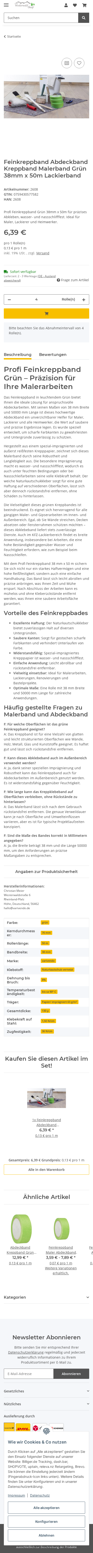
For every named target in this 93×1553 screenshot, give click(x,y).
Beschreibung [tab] (17, 354)
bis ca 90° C (49, 991)
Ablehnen (46, 1535)
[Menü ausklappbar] (6, 3)
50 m (45, 943)
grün (45, 922)
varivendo (48, 960)
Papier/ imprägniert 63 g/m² (59, 1002)
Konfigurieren (46, 1521)
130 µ (45, 1010)
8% (44, 979)
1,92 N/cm (48, 1021)
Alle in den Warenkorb (46, 1169)
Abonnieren (71, 1373)
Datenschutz (40, 1495)
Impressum (16, 1495)
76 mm (46, 932)
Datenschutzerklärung (26, 1352)
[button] (66, 5)
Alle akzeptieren (46, 1508)
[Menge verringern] (9, 299)
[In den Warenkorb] (7, 51)
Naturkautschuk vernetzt (57, 969)
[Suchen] (83, 18)
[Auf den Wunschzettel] (79, 63)
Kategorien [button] (15, 1297)
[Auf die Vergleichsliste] (67, 63)
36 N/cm (47, 1031)
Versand (42, 253)
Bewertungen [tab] (53, 354)
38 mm (46, 952)
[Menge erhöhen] (83, 299)
